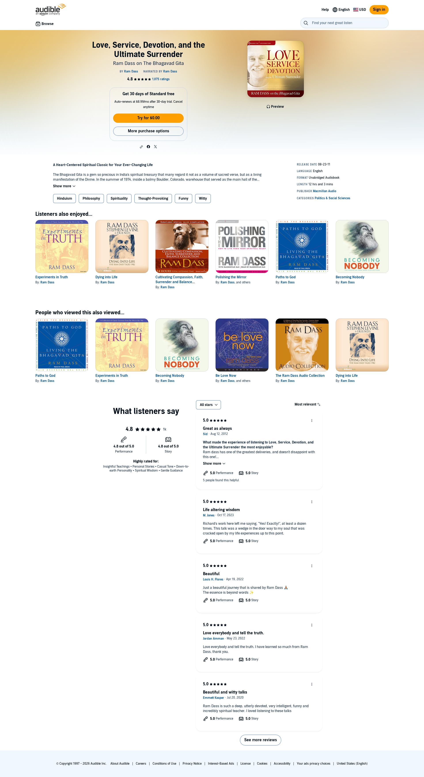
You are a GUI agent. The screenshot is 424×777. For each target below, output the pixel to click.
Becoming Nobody (350, 277)
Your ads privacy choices (313, 764)
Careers (141, 764)
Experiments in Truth (51, 277)
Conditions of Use (164, 764)
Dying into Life (106, 277)
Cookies (262, 764)
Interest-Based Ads (221, 764)
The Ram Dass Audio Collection (300, 375)
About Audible (119, 764)
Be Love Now (226, 375)
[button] (141, 147)
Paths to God (286, 277)
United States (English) (352, 764)
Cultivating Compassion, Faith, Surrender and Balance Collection (179, 282)
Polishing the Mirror (231, 277)
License (245, 764)
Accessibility (282, 764)
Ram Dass (47, 282)
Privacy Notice (192, 764)
